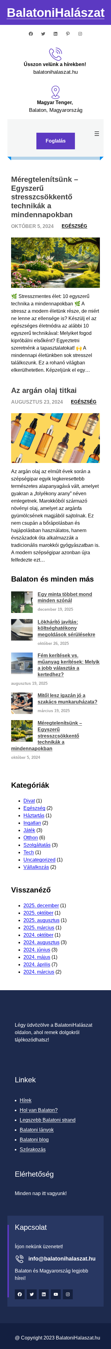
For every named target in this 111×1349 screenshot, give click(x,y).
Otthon (30, 837)
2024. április (36, 964)
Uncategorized (39, 859)
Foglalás (56, 140)
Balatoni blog (34, 1139)
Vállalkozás (36, 867)
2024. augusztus (41, 942)
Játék (29, 830)
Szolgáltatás (37, 845)
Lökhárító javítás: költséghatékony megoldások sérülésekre (66, 628)
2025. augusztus (41, 920)
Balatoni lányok (37, 1129)
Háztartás (33, 815)
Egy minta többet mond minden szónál (65, 597)
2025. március (38, 927)
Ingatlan (32, 822)
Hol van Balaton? (39, 1110)
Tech (28, 852)
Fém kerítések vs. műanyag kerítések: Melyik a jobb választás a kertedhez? (69, 665)
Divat (29, 800)
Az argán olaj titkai (44, 390)
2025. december (41, 905)
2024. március (38, 971)
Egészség (74, 226)
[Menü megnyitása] (97, 133)
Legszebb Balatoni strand (48, 1120)
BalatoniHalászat (56, 12)
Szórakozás (33, 1149)
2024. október (38, 935)
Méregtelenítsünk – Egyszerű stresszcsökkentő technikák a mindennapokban (44, 197)
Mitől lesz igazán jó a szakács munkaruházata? (67, 698)
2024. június (36, 949)
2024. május (36, 957)
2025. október (38, 913)
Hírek (25, 1100)
